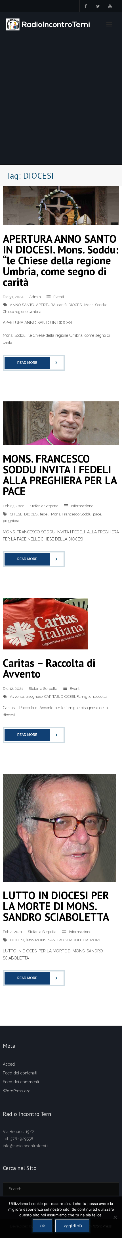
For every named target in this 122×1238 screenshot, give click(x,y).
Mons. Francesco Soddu (71, 514)
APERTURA (46, 305)
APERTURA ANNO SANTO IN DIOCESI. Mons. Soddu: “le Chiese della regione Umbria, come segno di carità (61, 260)
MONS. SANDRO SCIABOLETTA (62, 940)
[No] (115, 1217)
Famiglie (84, 696)
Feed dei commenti (21, 1082)
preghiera (11, 521)
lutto (29, 940)
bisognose (34, 696)
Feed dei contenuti (20, 1073)
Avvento (17, 696)
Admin (35, 297)
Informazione (82, 506)
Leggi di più (72, 1226)
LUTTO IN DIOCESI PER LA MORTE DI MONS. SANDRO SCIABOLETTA (56, 906)
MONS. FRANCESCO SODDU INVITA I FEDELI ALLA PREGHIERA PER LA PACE (60, 474)
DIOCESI (75, 305)
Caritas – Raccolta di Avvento (49, 668)
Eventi (58, 297)
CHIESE (16, 514)
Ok (42, 1226)
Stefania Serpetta (44, 506)
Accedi (9, 1064)
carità (62, 305)
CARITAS (51, 696)
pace (97, 514)
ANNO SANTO (22, 305)
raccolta (100, 696)
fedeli (44, 514)
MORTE (96, 940)
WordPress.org (17, 1091)
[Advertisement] (61, 100)
